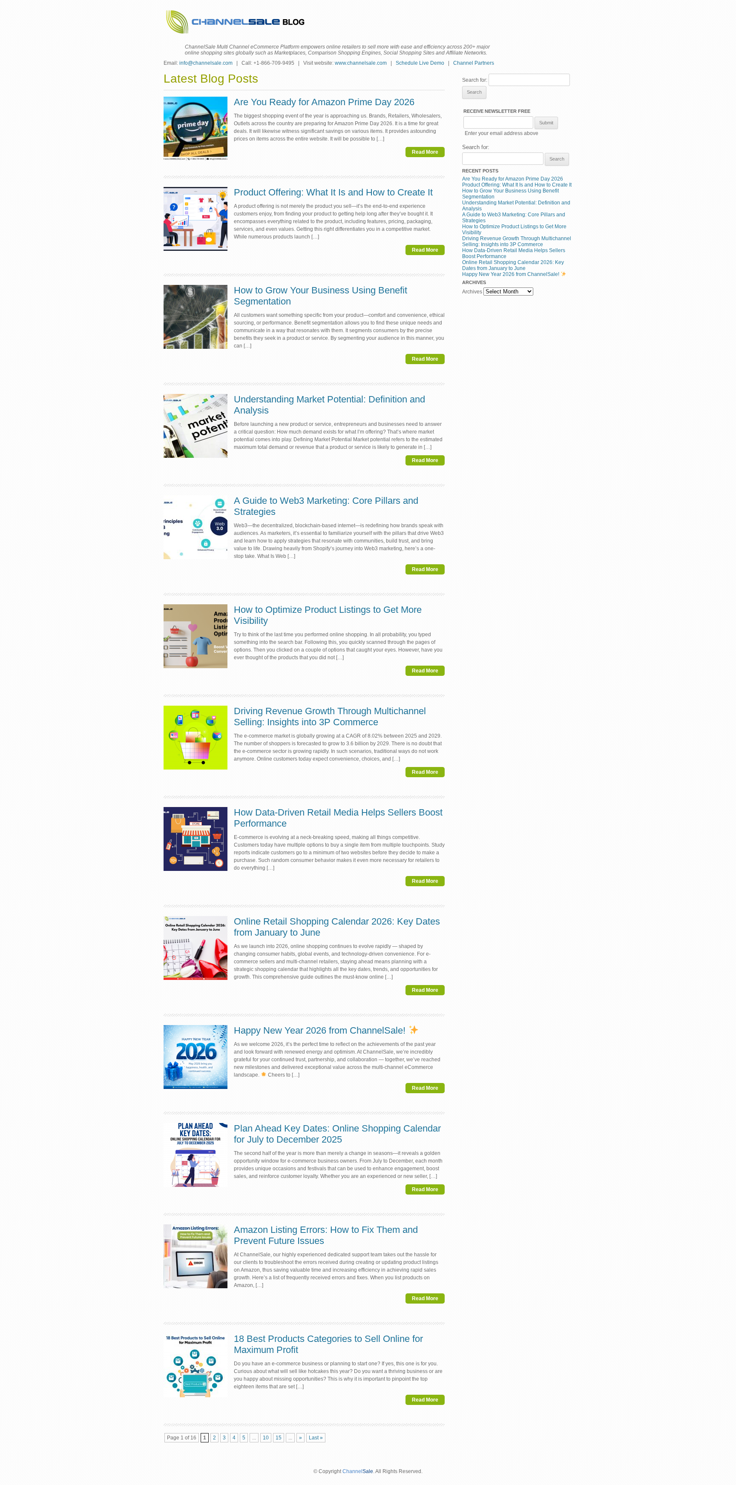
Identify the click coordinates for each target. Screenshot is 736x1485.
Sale (367, 1471)
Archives (472, 292)
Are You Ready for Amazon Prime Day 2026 (324, 102)
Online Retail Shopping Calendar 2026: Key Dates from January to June (513, 265)
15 (279, 1438)
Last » (316, 1438)
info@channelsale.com (206, 63)
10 (266, 1438)
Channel (352, 1471)
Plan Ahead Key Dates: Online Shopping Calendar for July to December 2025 (337, 1134)
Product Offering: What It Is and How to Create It (333, 192)
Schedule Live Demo (420, 63)
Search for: (474, 80)
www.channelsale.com (361, 63)
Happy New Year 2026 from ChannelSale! (321, 1030)
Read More (425, 152)
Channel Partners (473, 63)
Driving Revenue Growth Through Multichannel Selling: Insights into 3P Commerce (330, 716)
